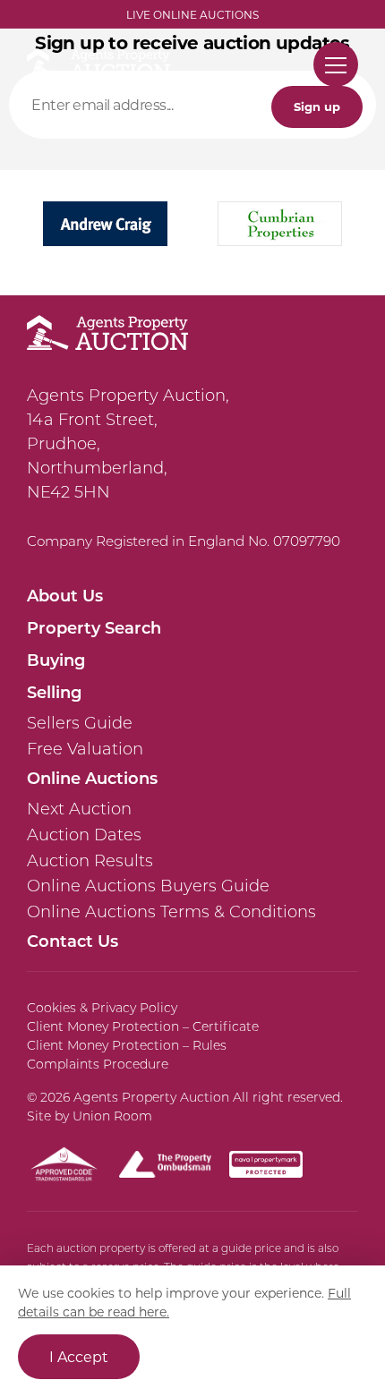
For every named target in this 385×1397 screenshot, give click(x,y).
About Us (65, 595)
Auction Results (90, 861)
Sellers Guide (80, 723)
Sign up (317, 106)
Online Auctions (92, 777)
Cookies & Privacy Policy (102, 1008)
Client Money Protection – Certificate (143, 1026)
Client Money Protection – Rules (127, 1045)
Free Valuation (85, 749)
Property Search (94, 627)
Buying (56, 659)
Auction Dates (84, 835)
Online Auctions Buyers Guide (148, 886)
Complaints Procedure (97, 1064)
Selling (54, 692)
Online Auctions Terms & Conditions (171, 912)
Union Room (112, 1116)
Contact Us (72, 940)
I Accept (78, 1356)
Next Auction (79, 809)
